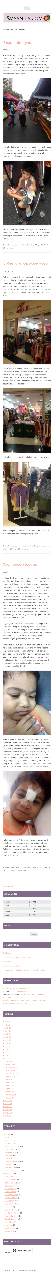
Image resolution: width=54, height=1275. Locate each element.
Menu (27, 8)
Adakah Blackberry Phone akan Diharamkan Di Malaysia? (24, 970)
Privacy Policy (7, 1270)
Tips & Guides (10, 1228)
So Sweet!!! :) (7, 961)
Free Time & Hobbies (12, 1146)
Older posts (9, 886)
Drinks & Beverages (12, 1182)
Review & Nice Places (12, 1161)
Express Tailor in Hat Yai (18, 991)
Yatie (11, 248)
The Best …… (7, 953)
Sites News (9, 1164)
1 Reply (5, 49)
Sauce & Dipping (11, 1198)
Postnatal (8, 1158)
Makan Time (26, 245)
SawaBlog (35, 245)
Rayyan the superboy (11, 966)
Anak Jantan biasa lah (20, 565)
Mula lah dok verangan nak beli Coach (17, 957)
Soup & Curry (9, 1201)
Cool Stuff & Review (12, 1213)
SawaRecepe (7, 1173)
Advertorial (9, 1137)
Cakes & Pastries (11, 1176)
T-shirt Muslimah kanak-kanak (25, 264)
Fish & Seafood (10, 1189)
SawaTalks (7, 1207)
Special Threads (10, 1167)
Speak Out (8, 1225)
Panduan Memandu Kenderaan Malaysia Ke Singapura (29, 1000)
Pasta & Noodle (10, 1192)
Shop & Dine (9, 1222)
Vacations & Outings (12, 1170)
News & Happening (12, 1219)
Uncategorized (8, 1231)
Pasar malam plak (17, 42)
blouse (43, 546)
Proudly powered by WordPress (26, 1270)
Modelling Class (24, 988)
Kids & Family (26, 546)
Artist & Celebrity (11, 1210)
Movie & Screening (11, 1216)
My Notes (8, 1155)
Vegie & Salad (9, 1204)
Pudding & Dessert (11, 1195)
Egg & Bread (9, 1185)
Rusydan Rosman (9, 988)
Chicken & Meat (10, 1179)
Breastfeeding (10, 1143)
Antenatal (8, 1140)
